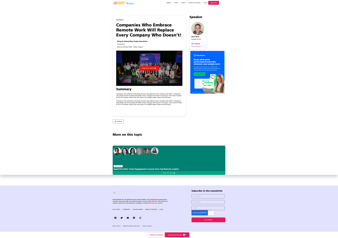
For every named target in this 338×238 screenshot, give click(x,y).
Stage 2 (140, 47)
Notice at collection (156, 235)
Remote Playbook (151, 209)
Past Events (116, 209)
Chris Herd (195, 37)
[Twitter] (121, 218)
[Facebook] (115, 218)
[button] (149, 68)
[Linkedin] (134, 218)
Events (183, 3)
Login (205, 3)
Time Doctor (152, 201)
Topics (176, 3)
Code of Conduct (147, 226)
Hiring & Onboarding (125, 41)
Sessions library (138, 209)
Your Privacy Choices (175, 235)
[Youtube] (128, 218)
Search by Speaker (194, 3)
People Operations (140, 41)
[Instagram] (140, 218)
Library (169, 3)
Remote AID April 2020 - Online (127, 47)
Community (126, 209)
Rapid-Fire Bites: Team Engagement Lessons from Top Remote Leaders (146, 169)
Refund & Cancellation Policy (131, 226)
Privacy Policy (116, 226)
